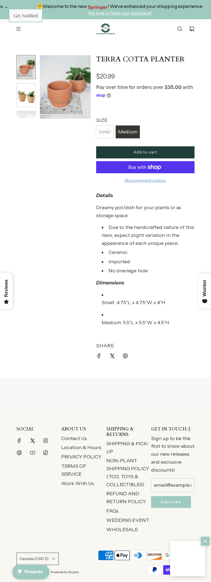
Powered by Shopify (65, 572)
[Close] (205, 541)
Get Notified (26, 15)
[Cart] (192, 29)
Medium (127, 132)
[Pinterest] (19, 453)
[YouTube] (32, 453)
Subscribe (171, 501)
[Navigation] (18, 29)
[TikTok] (46, 453)
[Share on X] (112, 357)
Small (104, 132)
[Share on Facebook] (99, 357)
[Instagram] (46, 441)
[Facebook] (19, 441)
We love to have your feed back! (113, 13)
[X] (32, 441)
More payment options (145, 180)
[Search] (180, 29)
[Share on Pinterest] (125, 357)
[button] (187, 558)
